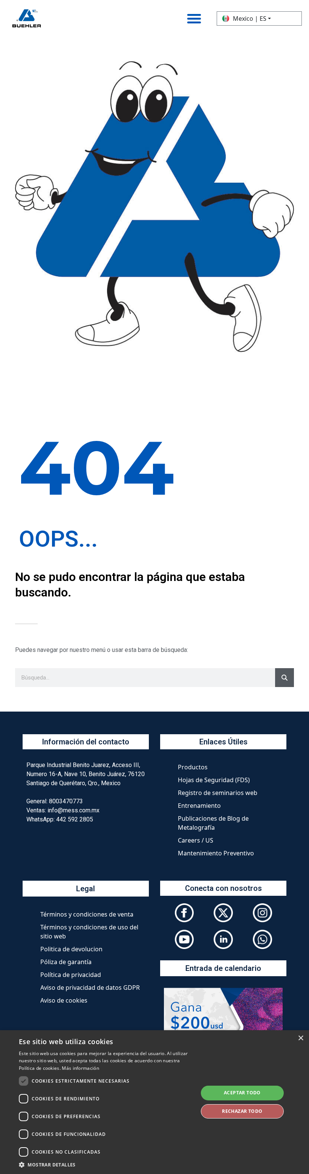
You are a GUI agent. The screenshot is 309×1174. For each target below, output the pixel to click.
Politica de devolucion (71, 949)
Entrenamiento (199, 805)
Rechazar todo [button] (242, 1111)
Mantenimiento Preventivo (216, 853)
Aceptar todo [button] (242, 1092)
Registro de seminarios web (217, 793)
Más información (80, 1068)
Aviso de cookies (63, 1000)
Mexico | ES (249, 18)
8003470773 (66, 801)
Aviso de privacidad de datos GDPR (90, 987)
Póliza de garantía (66, 962)
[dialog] (154, 1102)
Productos (193, 767)
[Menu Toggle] (194, 18)
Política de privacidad (70, 975)
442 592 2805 (74, 819)
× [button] (300, 1038)
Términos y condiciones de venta (86, 914)
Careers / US (195, 840)
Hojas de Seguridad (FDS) (214, 780)
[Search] (284, 677)
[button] (106, 1164)
